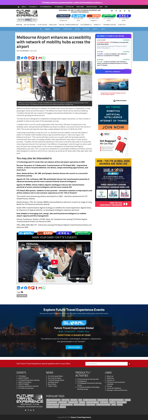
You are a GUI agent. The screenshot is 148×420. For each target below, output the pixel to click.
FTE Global (22, 376)
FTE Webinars (58, 6)
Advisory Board (91, 6)
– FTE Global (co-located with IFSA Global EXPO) (112, 43)
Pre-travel (86, 29)
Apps (80, 400)
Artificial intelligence (93, 402)
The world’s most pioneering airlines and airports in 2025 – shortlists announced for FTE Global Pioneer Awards (52, 197)
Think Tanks (80, 6)
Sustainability (86, 25)
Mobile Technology (79, 404)
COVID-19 (112, 402)
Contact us (111, 380)
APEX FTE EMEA (23, 384)
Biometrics (57, 29)
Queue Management (66, 404)
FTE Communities (45, 6)
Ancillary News (53, 382)
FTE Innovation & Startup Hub (88, 379)
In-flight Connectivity (89, 400)
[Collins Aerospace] (113, 91)
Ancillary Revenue (52, 402)
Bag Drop (82, 402)
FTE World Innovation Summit (29, 380)
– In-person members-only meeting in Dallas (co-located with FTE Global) (112, 55)
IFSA (106, 6)
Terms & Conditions (114, 388)
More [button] (103, 29)
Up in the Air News (54, 378)
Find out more (74, 347)
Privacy (109, 386)
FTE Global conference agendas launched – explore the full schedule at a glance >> (72, 2)
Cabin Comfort (91, 404)
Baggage (47, 29)
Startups (122, 25)
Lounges (127, 400)
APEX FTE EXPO (23, 378)
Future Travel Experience (81, 417)
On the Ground (29, 25)
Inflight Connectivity (53, 404)
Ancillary (53, 25)
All (40, 29)
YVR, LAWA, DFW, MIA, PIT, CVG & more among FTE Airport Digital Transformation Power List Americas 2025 (54, 226)
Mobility (97, 25)
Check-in (95, 29)
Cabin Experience (103, 400)
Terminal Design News (56, 380)
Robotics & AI (67, 29)
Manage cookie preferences (117, 390)
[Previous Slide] (5, 335)
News (23, 6)
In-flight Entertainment (116, 400)
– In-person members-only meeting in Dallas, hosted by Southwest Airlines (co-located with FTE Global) (112, 63)
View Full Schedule (112, 71)
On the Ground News (55, 376)
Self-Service (65, 400)
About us (110, 376)
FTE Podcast (70, 6)
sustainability (63, 402)
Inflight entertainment (103, 404)
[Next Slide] (142, 335)
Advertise (110, 378)
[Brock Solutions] (113, 143)
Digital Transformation (68, 25)
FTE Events (32, 6)
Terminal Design (109, 25)
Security (77, 29)
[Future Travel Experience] (30, 16)
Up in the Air (42, 25)
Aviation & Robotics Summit (28, 386)
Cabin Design (104, 402)
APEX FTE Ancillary (24, 382)
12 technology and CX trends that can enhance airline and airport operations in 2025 (51, 162)
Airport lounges (121, 402)
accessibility (22, 296)
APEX (100, 6)
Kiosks (114, 404)
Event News (52, 384)
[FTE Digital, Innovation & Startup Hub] (113, 117)
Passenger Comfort (52, 407)
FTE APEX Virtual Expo (26, 388)
